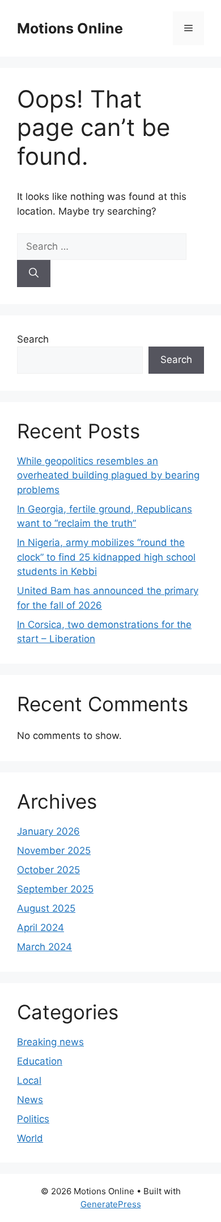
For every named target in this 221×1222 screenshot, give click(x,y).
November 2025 (54, 850)
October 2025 (48, 869)
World (30, 1138)
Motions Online (70, 28)
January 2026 (48, 831)
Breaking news (50, 1042)
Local (29, 1080)
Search (33, 339)
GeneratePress (110, 1204)
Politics (33, 1119)
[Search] (33, 273)
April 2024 (40, 927)
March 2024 (44, 946)
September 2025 (55, 889)
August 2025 (46, 908)
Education (39, 1061)
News (30, 1099)
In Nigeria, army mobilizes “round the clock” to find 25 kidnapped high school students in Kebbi (106, 557)
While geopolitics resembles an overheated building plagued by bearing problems (108, 475)
